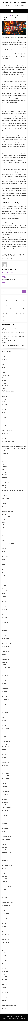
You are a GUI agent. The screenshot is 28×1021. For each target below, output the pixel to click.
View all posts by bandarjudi (8, 272)
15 (20, 308)
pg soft (16, 255)
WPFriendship (13, 1018)
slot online (9, 258)
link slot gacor (10, 255)
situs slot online (9, 256)
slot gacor (16, 256)
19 (10, 311)
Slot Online (10, 253)
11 (6, 308)
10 (3, 308)
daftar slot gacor (10, 254)
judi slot (17, 254)
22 (20, 311)
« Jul (3, 320)
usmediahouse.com (14, 2)
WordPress (23, 1018)
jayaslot (13, 39)
